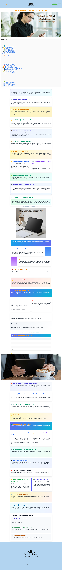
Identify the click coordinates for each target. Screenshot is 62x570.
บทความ (14, 4)
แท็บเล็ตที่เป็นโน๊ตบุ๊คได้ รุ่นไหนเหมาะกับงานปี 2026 (7, 4)
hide (5, 39)
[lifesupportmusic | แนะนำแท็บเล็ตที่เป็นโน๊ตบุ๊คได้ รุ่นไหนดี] (31, 4)
